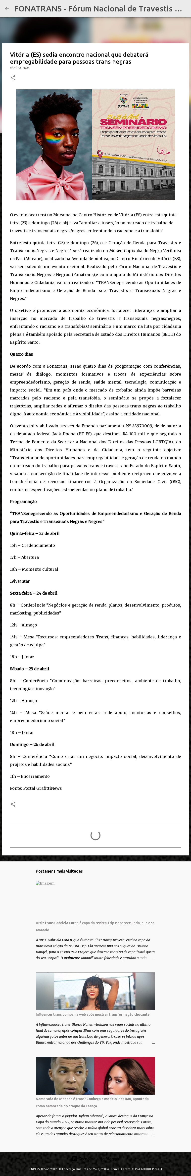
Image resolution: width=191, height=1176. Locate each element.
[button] (13, 78)
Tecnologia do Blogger (99, 1159)
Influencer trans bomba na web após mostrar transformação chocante (92, 1014)
